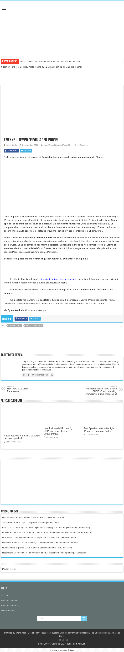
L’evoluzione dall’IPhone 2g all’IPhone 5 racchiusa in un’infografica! (58, 431)
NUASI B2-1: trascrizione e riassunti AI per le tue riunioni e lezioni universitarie (39, 537)
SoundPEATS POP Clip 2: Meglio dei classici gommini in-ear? (31, 522)
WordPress (21, 633)
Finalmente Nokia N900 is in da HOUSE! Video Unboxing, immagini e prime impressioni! (101, 390)
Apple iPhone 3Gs (64, 145)
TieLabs (44, 633)
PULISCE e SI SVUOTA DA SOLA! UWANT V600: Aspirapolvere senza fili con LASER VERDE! (47, 532)
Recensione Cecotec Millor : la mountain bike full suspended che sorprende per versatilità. (44, 553)
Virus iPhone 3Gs (34, 326)
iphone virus (15, 326)
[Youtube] (63, 640)
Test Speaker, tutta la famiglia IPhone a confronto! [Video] (99, 429)
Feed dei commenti (10, 605)
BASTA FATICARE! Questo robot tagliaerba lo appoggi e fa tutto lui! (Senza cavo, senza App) (46, 527)
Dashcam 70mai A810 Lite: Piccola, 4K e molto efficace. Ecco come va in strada (40, 542)
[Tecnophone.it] (62, 18)
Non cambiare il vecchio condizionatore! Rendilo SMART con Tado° (50, 61)
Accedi (4, 595)
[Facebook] (57, 640)
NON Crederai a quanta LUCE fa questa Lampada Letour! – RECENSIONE (37, 547)
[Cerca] (84, 618)
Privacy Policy (9, 569)
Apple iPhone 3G (36, 67)
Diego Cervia (11, 145)
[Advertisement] (26, 482)
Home (6, 67)
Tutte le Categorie (18, 67)
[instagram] (66, 640)
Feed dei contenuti (10, 600)
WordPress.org (8, 610)
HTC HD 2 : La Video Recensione (18, 389)
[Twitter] (60, 640)
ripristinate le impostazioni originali (58, 279)
